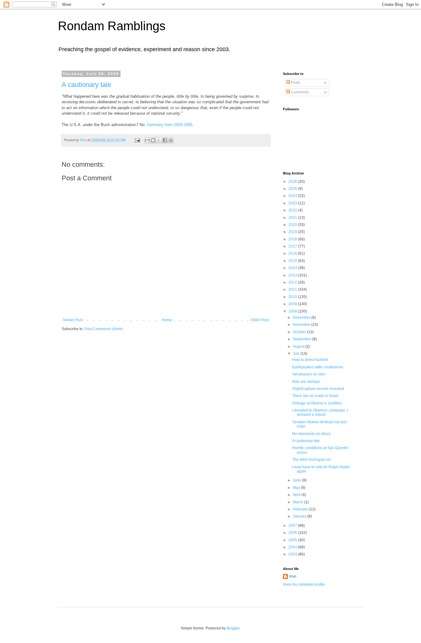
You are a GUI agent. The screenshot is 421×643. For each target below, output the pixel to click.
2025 (293, 188)
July (296, 353)
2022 (293, 210)
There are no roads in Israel (315, 396)
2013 (293, 275)
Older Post (259, 320)
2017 (293, 246)
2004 (293, 547)
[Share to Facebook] (165, 140)
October (300, 332)
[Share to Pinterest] (171, 140)
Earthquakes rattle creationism (317, 367)
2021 (293, 217)
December (302, 317)
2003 (293, 554)
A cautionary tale (86, 84)
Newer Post (73, 320)
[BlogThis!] (153, 140)
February (301, 509)
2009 (293, 304)
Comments (299, 92)
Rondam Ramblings (112, 26)
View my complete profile (304, 584)
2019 (293, 232)
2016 (293, 253)
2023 (293, 203)
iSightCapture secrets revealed (318, 389)
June (297, 480)
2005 (293, 540)
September (302, 339)
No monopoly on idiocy (311, 434)
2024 (293, 196)
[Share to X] (159, 140)
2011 (293, 289)
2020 (293, 225)
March (298, 502)
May (297, 487)
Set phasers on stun (308, 374)
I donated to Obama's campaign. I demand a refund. (320, 412)
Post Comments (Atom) (103, 329)
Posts (295, 82)
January (300, 516)
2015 (293, 261)
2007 (293, 525)
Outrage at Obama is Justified (316, 403)
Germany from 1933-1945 (169, 124)
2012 (293, 282)
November (302, 324)
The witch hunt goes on (311, 459)
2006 (293, 532)
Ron (292, 576)
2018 (293, 239)
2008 (293, 311)
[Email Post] (137, 140)
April (297, 495)
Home (167, 320)
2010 (293, 297)
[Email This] (147, 140)
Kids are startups (306, 381)
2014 (293, 268)
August (299, 346)
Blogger (233, 628)
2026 (293, 181)
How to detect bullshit (310, 360)
